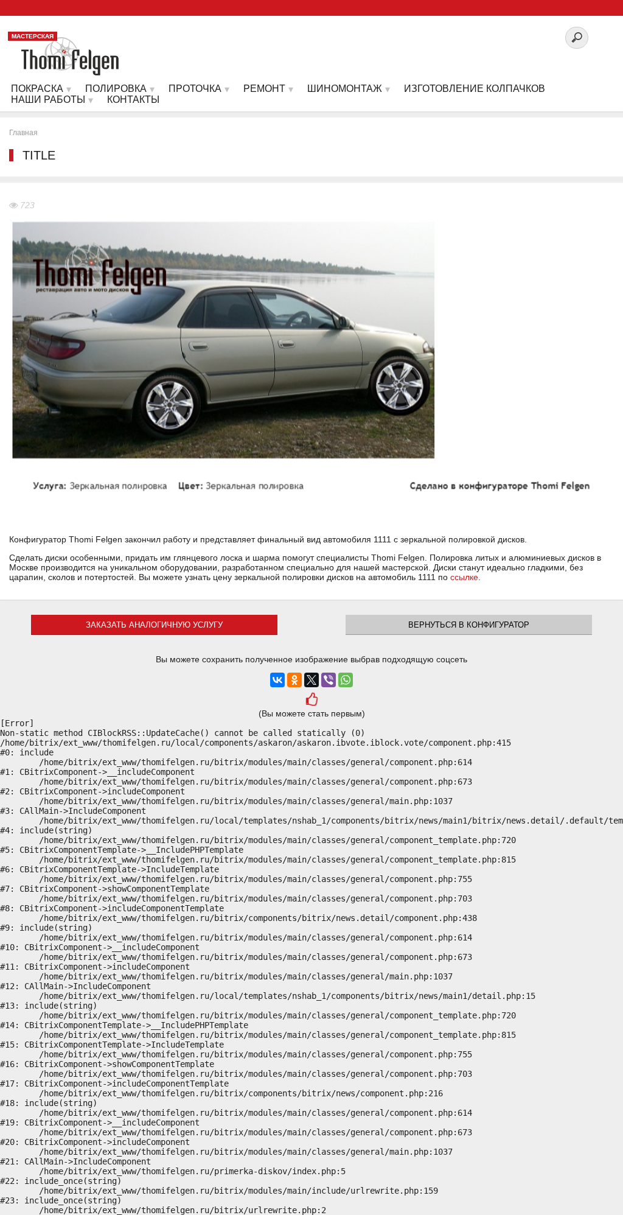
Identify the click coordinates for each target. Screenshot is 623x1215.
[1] (311, 701)
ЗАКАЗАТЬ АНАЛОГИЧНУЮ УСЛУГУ (154, 624)
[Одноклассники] (294, 680)
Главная (23, 132)
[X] (311, 680)
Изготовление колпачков (474, 88)
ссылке (464, 577)
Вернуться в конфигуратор (468, 624)
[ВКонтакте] (277, 680)
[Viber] (328, 680)
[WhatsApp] (345, 680)
